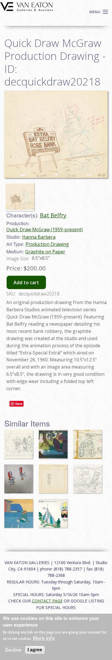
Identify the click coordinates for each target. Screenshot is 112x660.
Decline (13, 650)
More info (44, 638)
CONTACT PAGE (47, 601)
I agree (35, 649)
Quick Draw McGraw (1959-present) (44, 229)
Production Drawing (47, 244)
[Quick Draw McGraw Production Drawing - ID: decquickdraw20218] (21, 194)
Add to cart (26, 282)
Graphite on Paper (45, 252)
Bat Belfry (53, 215)
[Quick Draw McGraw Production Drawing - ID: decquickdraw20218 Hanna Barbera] (56, 134)
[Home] (26, 6)
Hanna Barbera (38, 237)
